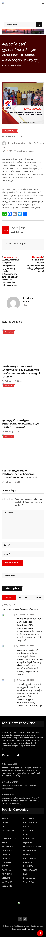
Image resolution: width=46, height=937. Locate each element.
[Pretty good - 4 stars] (9, 499)
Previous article (10, 257)
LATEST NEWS (8, 850)
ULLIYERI (6, 878)
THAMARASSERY (30, 870)
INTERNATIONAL (9, 838)
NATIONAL (6, 862)
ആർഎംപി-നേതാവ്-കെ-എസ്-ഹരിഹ (20, 609)
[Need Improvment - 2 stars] (4, 499)
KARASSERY (28, 838)
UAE (25, 874)
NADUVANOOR (29, 858)
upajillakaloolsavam (18, 232)
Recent (9, 597)
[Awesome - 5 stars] (12, 499)
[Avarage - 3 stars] (7, 499)
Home (6, 65)
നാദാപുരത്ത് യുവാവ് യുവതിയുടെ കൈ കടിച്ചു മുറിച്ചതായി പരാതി (35, 265)
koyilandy (14, 228)
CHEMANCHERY (30, 823)
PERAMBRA (28, 866)
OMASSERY (28, 862)
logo (23, 228)
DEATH (5, 827)
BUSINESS (6, 823)
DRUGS (26, 827)
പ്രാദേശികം (16, 65)
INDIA (25, 834)
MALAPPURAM (29, 850)
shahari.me (29, 929)
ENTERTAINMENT (9, 831)
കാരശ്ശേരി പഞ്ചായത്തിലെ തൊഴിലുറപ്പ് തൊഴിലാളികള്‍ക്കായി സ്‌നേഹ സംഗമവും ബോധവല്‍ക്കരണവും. (20, 801)
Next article (37, 257)
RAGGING (6, 870)
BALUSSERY (28, 819)
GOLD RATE (28, 831)
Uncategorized (30, 878)
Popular (23, 597)
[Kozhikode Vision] (29, 143)
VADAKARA (7, 882)
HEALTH (5, 834)
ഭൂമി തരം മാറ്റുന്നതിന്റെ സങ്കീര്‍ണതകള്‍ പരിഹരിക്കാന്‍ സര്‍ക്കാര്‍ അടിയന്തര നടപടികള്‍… (20, 474)
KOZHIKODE (7, 846)
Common (37, 597)
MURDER (6, 858)
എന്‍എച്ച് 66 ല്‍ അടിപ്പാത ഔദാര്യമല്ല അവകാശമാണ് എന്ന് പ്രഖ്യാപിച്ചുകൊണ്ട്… (21, 423)
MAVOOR (6, 854)
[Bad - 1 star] (2, 499)
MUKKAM (27, 854)
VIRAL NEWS (28, 882)
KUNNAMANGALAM (32, 846)
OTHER (5, 866)
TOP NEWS (7, 874)
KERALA (5, 842)
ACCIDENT (6, 819)
